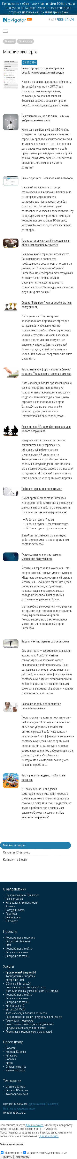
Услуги (8, 966)
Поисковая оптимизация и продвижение (30, 1024)
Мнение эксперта (14, 845)
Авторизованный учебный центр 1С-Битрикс (32, 991)
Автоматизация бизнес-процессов (26, 1013)
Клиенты (11, 906)
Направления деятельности (22, 902)
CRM (8, 945)
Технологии (25, 41)
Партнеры (11, 913)
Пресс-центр (13, 1042)
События (11, 1059)
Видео (9, 1062)
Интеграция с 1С (15, 1005)
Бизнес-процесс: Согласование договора (47, 178)
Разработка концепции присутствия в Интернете (34, 1016)
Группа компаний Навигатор (22, 895)
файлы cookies (34, 1125)
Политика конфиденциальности (19, 1108)
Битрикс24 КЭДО (15, 1009)
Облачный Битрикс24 (18, 983)
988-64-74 (61, 19)
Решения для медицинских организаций (29, 1031)
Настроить (22, 1156)
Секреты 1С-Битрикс (16, 852)
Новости (11, 1048)
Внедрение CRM (15, 979)
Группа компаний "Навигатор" (43, 1103)
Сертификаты (13, 917)
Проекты (10, 931)
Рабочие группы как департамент (42, 488)
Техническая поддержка (19, 1020)
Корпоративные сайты (19, 948)
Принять (7, 1156)
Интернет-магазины (17, 952)
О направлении (14, 889)
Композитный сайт (15, 859)
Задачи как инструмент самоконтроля (45, 641)
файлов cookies (49, 1136)
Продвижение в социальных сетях (26, 1028)
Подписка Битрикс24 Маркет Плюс (26, 987)
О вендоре (12, 921)
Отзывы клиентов (16, 1066)
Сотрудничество (15, 910)
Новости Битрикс (16, 1051)
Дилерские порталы (17, 956)
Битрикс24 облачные (18, 941)
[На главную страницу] (17, 19)
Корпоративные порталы (20, 937)
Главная (9, 41)
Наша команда (14, 899)
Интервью (11, 1055)
